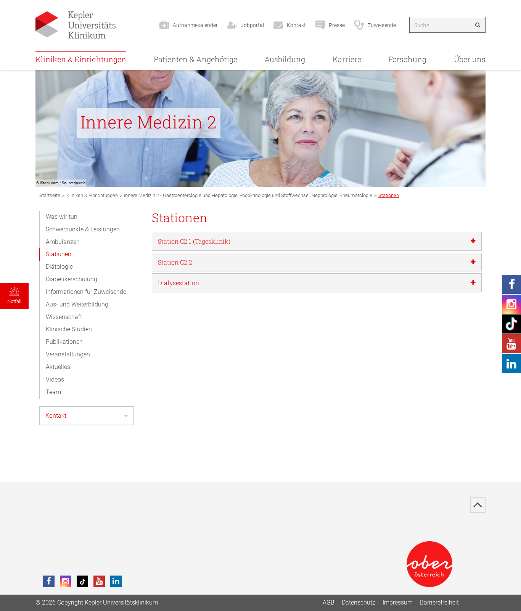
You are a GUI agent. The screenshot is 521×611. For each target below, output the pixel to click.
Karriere (347, 59)
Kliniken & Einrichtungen (80, 59)
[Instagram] (65, 581)
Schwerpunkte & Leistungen (83, 229)
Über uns (470, 59)
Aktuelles (58, 366)
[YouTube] (99, 581)
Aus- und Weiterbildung (77, 304)
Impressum (398, 602)
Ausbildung (284, 59)
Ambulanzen (63, 241)
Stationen (58, 254)
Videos (55, 379)
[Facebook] (49, 581)
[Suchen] (477, 24)
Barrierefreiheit (439, 602)
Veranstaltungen (68, 354)
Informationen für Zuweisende (86, 291)
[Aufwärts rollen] (478, 505)
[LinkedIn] (116, 581)
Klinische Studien (69, 329)
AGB (328, 602)
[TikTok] (82, 581)
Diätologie (59, 266)
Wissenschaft (64, 317)
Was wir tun (61, 216)
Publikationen (64, 341)
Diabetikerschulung (71, 279)
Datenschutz (358, 602)
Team (53, 392)
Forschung (407, 59)
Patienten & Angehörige (195, 59)
